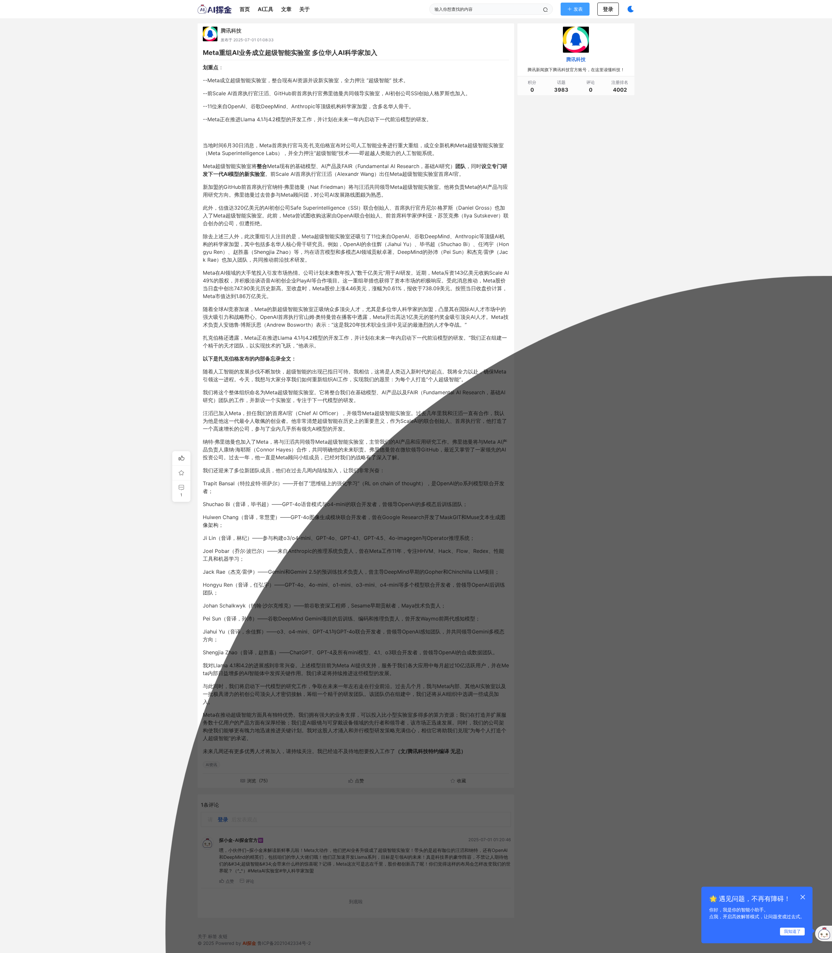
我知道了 (792, 931)
